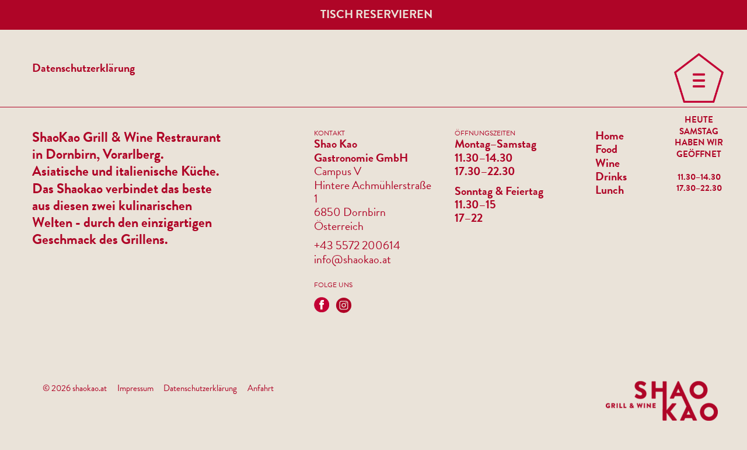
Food (606, 149)
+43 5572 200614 (357, 245)
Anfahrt (260, 388)
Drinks (611, 176)
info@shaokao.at (352, 259)
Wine (607, 163)
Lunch (609, 190)
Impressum (135, 388)
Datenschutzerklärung (200, 388)
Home (609, 135)
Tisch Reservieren (376, 14)
